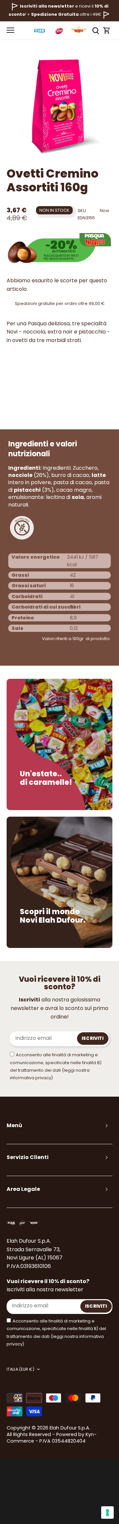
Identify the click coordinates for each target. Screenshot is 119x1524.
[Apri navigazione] (10, 30)
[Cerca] (95, 30)
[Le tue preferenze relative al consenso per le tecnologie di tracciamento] (107, 1512)
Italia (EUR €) (20, 1369)
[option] (59, 105)
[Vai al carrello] (107, 30)
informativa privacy (30, 1078)
